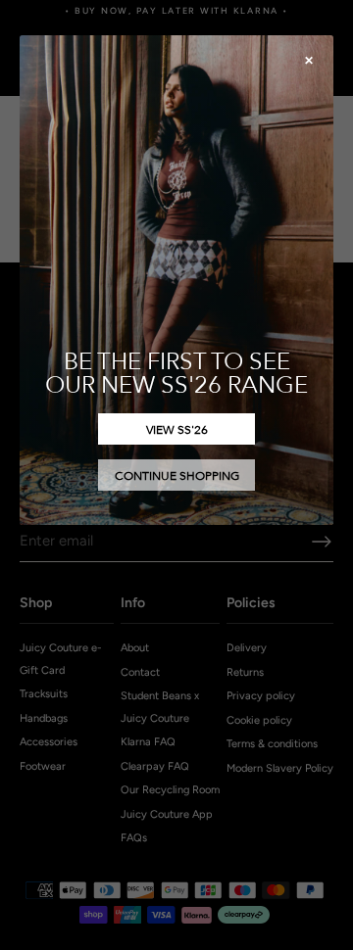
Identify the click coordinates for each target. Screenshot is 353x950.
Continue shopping (177, 475)
